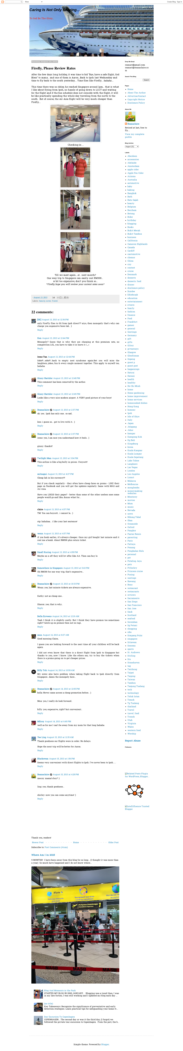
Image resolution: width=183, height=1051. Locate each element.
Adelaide (131, 163)
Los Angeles (133, 474)
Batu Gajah (132, 200)
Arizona (131, 176)
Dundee (131, 291)
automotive (133, 183)
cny (129, 264)
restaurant (132, 588)
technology (133, 693)
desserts (131, 278)
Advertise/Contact (136, 96)
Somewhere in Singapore (50, 568)
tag (129, 666)
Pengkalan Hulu (135, 551)
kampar (131, 433)
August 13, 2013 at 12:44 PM (55, 338)
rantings (131, 578)
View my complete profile (134, 136)
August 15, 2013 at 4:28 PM (66, 774)
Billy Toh (42, 670)
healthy (131, 382)
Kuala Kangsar (134, 450)
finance (131, 315)
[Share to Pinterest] (67, 297)
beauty (130, 203)
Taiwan (131, 679)
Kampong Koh (134, 437)
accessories (133, 159)
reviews (131, 595)
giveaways (132, 349)
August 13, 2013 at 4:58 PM (65, 552)
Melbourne (132, 484)
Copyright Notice (136, 99)
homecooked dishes (137, 403)
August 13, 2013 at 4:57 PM (57, 509)
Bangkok (131, 193)
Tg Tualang (133, 703)
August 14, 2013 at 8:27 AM (56, 635)
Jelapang (132, 427)
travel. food (133, 713)
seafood (131, 618)
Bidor (130, 217)
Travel (55, 301)
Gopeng (131, 359)
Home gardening (135, 393)
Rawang (131, 581)
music (130, 507)
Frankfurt (132, 322)
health (130, 379)
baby (129, 186)
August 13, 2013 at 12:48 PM (66, 378)
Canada (131, 247)
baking (130, 190)
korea (130, 447)
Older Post (113, 842)
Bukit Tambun (134, 234)
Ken (39, 338)
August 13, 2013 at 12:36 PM (55, 319)
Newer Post (38, 842)
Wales (130, 727)
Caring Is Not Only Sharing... (54, 10)
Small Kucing (44, 552)
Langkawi (132, 464)
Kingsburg (132, 443)
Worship (131, 733)
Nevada (131, 510)
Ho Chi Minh (133, 386)
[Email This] (58, 297)
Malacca (131, 481)
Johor (130, 430)
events (130, 305)
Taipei (130, 672)
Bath (129, 196)
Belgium (131, 206)
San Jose (131, 608)
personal (131, 554)
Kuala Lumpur (134, 454)
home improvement (137, 396)
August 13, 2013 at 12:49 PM (66, 394)
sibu (129, 632)
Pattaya (131, 544)
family (42, 301)
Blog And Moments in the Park (60, 990)
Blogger (105, 1044)
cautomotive (133, 254)
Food (129, 318)
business (131, 237)
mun (39, 635)
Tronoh (131, 716)
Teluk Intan (133, 696)
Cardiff (130, 251)
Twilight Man (44, 458)
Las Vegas (132, 467)
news (48, 301)
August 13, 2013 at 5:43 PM (76, 568)
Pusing (130, 574)
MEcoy (40, 721)
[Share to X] (63, 297)
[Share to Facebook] (65, 297)
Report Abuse (133, 741)
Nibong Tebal (134, 517)
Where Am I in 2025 (43, 855)
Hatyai (130, 372)
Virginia (131, 723)
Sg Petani (132, 625)
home (130, 389)
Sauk (129, 612)
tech (129, 689)
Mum (130, 503)
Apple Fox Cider (135, 173)
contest (131, 267)
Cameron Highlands (137, 244)
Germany (132, 335)
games (130, 325)
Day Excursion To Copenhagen (59, 1017)
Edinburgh (132, 294)
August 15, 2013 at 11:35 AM (60, 737)
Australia (132, 179)
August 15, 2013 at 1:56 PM (62, 758)
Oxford (130, 527)
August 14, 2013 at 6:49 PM (58, 721)
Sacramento (133, 598)
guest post (132, 366)
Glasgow (131, 352)
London (131, 470)
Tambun (131, 683)
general (131, 328)
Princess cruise (135, 571)
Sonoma (131, 645)
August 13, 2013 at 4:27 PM (61, 474)
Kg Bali (131, 440)
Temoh (130, 700)
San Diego (132, 601)
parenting (132, 537)
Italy (129, 420)
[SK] (39, 319)
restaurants (133, 591)
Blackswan (42, 758)
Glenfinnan (133, 355)
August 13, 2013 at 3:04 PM (65, 458)
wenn (40, 533)
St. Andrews (133, 652)
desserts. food (134, 281)
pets (129, 564)
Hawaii (131, 376)
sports (130, 649)
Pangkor (131, 530)
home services (134, 399)
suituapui (42, 474)
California (132, 240)
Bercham (131, 210)
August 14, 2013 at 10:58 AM (61, 670)
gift (129, 339)
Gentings (132, 332)
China (130, 261)
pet (129, 557)
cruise (130, 271)
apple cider (133, 169)
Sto (129, 659)
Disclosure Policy (136, 103)
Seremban (132, 622)
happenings (133, 369)
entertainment (134, 301)
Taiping (131, 676)
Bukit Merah (133, 230)
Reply (40, 330)
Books (130, 227)
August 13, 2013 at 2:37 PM (66, 410)
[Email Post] (53, 297)
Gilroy (130, 345)
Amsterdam (133, 166)
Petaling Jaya (134, 561)
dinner (130, 284)
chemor (131, 257)
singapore (132, 639)
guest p (131, 362)
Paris (130, 541)
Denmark (132, 274)
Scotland (131, 615)
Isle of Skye (133, 416)
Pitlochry (132, 568)
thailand (131, 706)
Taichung (132, 669)
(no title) (48, 1003)
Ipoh (129, 413)
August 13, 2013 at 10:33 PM (66, 584)
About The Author (136, 92)
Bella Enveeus (44, 616)
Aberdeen (132, 156)
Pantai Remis (134, 534)
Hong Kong (133, 406)
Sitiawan (132, 642)
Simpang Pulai (134, 635)
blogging (131, 223)
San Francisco (134, 605)
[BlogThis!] (60, 297)
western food (134, 730)
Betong (131, 213)
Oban (129, 520)
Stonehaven (133, 662)
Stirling (131, 655)
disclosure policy (136, 288)
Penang (131, 547)
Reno (129, 584)
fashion (131, 311)
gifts (129, 342)
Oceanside (132, 524)
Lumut (130, 477)
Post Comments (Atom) (56, 847)
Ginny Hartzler (45, 378)
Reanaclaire (43, 410)
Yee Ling (41, 737)
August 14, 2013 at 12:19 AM (65, 616)
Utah (129, 720)
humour (131, 410)
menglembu (133, 487)
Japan (130, 423)
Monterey (132, 497)
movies (131, 500)
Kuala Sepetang (135, 457)
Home (76, 842)
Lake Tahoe (133, 460)
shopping (132, 628)
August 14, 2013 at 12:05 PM (66, 689)
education (132, 298)
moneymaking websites (134, 492)
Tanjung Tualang (136, 686)
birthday (131, 220)
